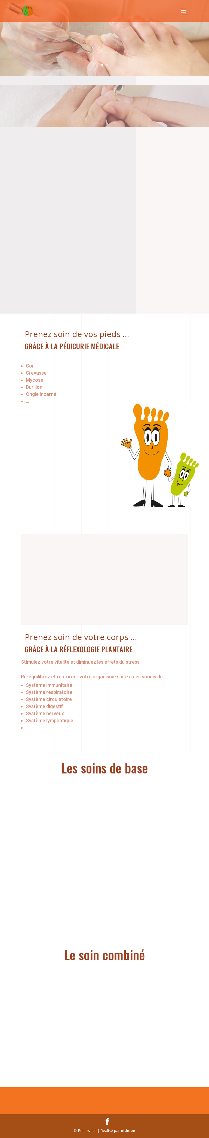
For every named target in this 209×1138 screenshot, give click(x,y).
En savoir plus (104, 47)
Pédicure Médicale (104, 29)
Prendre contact (56, 276)
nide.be (128, 1130)
